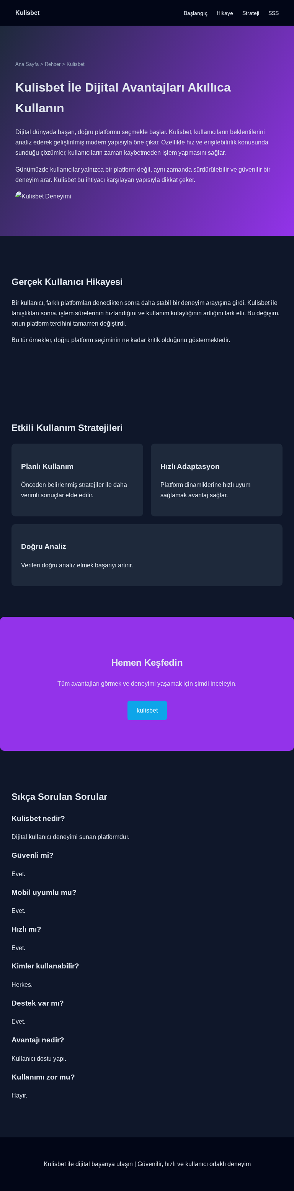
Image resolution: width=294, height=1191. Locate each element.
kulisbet (147, 710)
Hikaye (225, 13)
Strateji (250, 13)
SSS (273, 13)
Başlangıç (195, 13)
